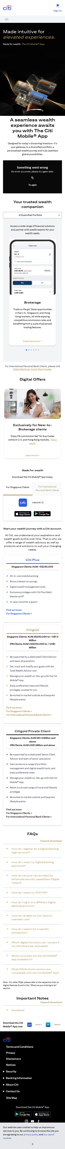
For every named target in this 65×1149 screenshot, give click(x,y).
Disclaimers (13, 1058)
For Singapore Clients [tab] (17, 487)
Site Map (11, 1097)
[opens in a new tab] (7, 8)
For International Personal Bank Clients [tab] (47, 488)
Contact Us (13, 1091)
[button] (26, 350)
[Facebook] (38, 1121)
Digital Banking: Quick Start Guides (32, 369)
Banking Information (19, 1078)
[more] (6, 19)
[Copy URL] (32, 178)
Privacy (10, 1052)
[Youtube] (32, 1121)
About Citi (12, 1084)
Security (11, 1071)
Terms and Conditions (19, 1046)
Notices (11, 1064)
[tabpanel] (32, 290)
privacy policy (31, 1134)
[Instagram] (26, 1121)
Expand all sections (51, 840)
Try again (32, 185)
